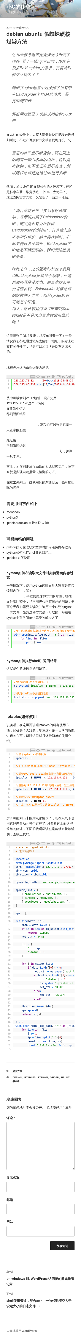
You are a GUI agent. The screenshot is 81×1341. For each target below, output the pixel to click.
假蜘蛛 (16, 1081)
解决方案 (17, 1071)
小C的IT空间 (21, 6)
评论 (10, 1117)
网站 (9, 1221)
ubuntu (66, 1077)
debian (17, 1077)
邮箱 (9, 1199)
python (43, 1077)
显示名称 (12, 1177)
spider (54, 1077)
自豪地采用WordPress (21, 1330)
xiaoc (25, 27)
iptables (29, 1077)
